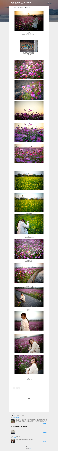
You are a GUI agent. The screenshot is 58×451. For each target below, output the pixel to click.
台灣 (16, 387)
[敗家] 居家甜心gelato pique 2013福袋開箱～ (19, 426)
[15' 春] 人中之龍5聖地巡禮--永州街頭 (17, 415)
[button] (46, 8)
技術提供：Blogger (29, 446)
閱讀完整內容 (45, 423)
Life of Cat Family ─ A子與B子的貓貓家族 (21, 2)
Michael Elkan (30, 448)
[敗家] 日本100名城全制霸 (15, 436)
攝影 (19, 387)
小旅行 (14, 387)
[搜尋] (48, 2)
